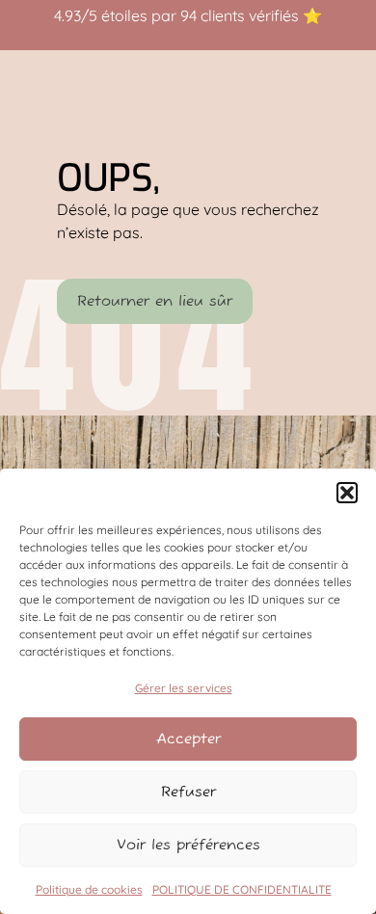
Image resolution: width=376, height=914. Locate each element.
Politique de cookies (89, 889)
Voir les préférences (188, 845)
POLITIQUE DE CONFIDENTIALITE (242, 889)
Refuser (188, 792)
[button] (347, 492)
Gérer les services (183, 688)
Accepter (188, 739)
